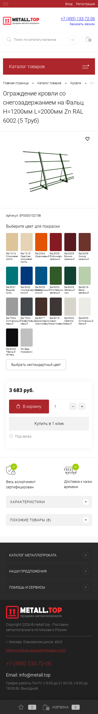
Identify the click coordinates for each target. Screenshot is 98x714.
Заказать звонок (82, 24)
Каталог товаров (27, 66)
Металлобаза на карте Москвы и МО (36, 650)
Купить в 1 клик (49, 423)
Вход (68, 4)
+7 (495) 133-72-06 (78, 18)
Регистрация (85, 4)
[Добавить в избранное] (87, 139)
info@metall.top (35, 675)
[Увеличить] (49, 171)
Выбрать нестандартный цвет (36, 365)
